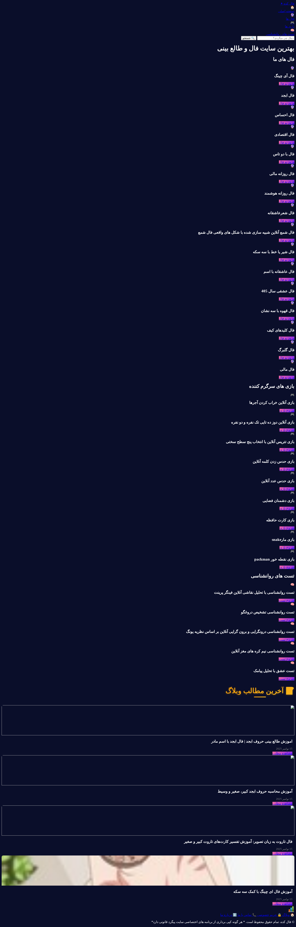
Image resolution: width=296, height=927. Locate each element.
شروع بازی (286, 410)
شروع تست (286, 600)
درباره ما (228, 915)
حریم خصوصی (269, 915)
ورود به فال (286, 83)
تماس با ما (246, 915)
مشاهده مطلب (282, 753)
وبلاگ (288, 915)
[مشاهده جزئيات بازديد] (291, 911)
